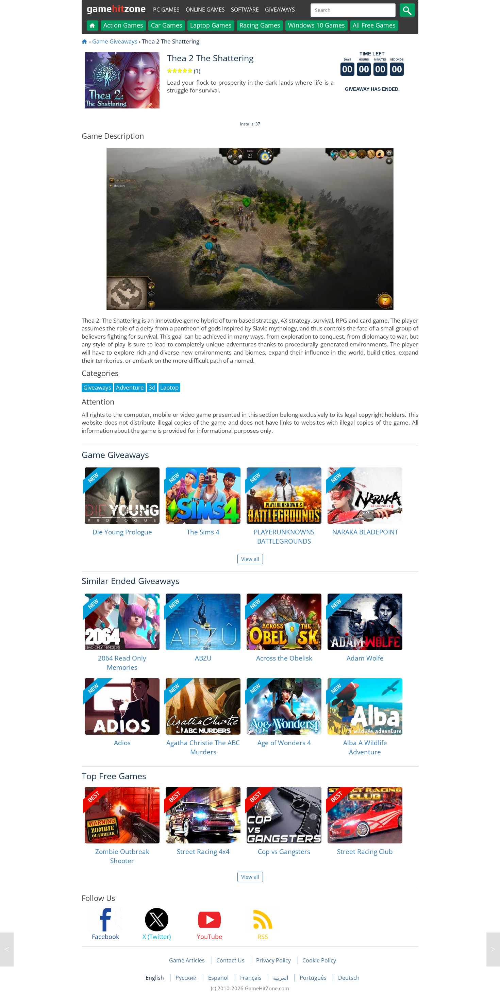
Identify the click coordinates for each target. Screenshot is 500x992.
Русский (187, 977)
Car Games (166, 25)
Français (251, 977)
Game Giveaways (114, 41)
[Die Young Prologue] (122, 495)
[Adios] (122, 706)
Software (245, 9)
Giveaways (280, 9)
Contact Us (230, 960)
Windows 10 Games (316, 25)
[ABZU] (203, 622)
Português (314, 977)
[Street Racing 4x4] (203, 815)
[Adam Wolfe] (365, 622)
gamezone (116, 8)
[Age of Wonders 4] (284, 706)
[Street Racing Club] (365, 815)
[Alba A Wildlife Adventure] (365, 706)
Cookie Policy (319, 960)
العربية (281, 977)
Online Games (205, 9)
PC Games (166, 9)
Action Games (123, 25)
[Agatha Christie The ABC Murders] (203, 706)
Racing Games (259, 25)
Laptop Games (211, 25)
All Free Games (374, 25)
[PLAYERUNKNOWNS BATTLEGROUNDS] (284, 495)
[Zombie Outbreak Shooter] (122, 815)
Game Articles (187, 960)
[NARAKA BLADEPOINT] (365, 495)
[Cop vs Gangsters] (284, 815)
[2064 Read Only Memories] (122, 622)
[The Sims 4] (203, 495)
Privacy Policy (273, 960)
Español (219, 977)
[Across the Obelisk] (284, 622)
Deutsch (349, 977)
